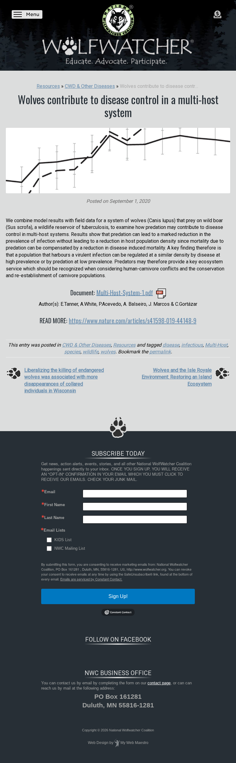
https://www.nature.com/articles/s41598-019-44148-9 (132, 320)
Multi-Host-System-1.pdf (124, 292)
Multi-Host (216, 345)
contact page (159, 683)
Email (49, 492)
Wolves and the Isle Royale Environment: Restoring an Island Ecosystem (177, 377)
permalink (160, 352)
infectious (192, 345)
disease (171, 345)
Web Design (98, 743)
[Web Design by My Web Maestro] (117, 743)
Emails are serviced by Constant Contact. (91, 578)
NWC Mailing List (69, 548)
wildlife (90, 352)
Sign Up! (118, 596)
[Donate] (217, 14)
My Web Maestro (134, 743)
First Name (54, 504)
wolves (108, 352)
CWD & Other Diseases (86, 345)
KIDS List (63, 539)
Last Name (54, 517)
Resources (124, 345)
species (72, 352)
